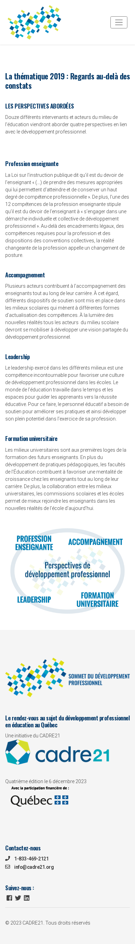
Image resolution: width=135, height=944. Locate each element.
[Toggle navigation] (118, 22)
